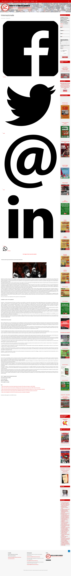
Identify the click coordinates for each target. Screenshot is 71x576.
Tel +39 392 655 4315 (11, 558)
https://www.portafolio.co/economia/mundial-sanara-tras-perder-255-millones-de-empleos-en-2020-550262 (18, 386)
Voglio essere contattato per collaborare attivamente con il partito (64, 40)
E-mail (61, 33)
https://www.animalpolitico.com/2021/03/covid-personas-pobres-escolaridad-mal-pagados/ (16, 392)
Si (60, 42)
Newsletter (6, 1)
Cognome (61, 30)
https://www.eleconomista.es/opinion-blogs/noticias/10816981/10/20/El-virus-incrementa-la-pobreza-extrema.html (19, 390)
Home (3, 1)
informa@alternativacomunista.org (32, 560)
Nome (61, 27)
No (60, 43)
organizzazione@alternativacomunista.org (14, 557)
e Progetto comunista (65, 472)
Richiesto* (61, 23)
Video (36, 1)
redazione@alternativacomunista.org (32, 564)
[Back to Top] (69, 551)
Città (61, 36)
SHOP (20, 1)
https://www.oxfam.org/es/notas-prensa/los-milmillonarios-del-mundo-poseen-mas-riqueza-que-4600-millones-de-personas (21, 387)
